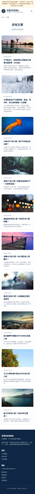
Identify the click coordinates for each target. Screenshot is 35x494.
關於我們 (4, 472)
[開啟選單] (31, 11)
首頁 (3, 17)
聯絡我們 (4, 475)
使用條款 (4, 480)
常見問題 (4, 459)
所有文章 (4, 456)
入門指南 (4, 454)
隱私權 (4, 478)
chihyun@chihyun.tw (8, 469)
